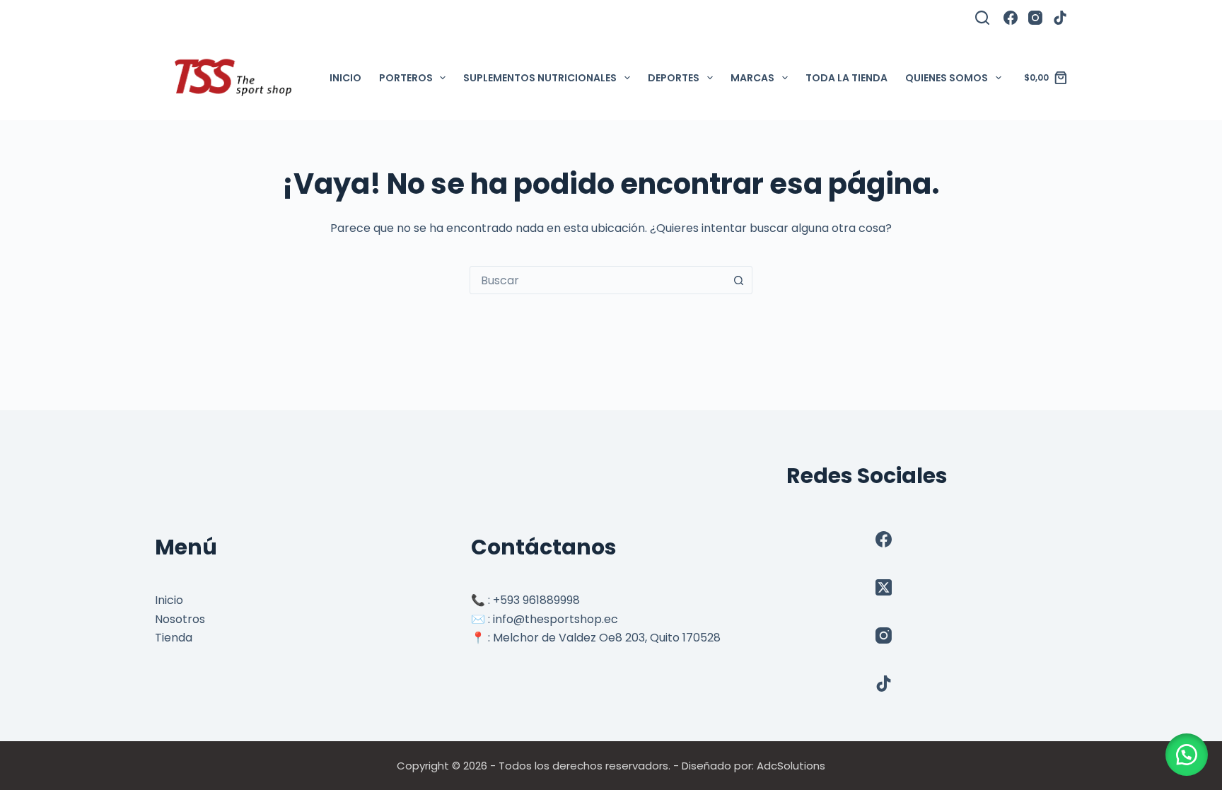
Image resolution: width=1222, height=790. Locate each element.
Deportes (673, 78)
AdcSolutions (791, 765)
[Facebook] (1010, 18)
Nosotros (180, 619)
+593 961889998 (536, 600)
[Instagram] (1035, 18)
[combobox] (597, 280)
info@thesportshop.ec (555, 619)
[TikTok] (1060, 18)
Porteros (406, 78)
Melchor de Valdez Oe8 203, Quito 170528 (607, 637)
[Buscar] (982, 18)
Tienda (173, 637)
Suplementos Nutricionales (540, 78)
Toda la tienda (846, 78)
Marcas (752, 78)
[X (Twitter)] (883, 587)
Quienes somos (946, 78)
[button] (1186, 754)
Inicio (345, 78)
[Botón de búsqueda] (738, 280)
